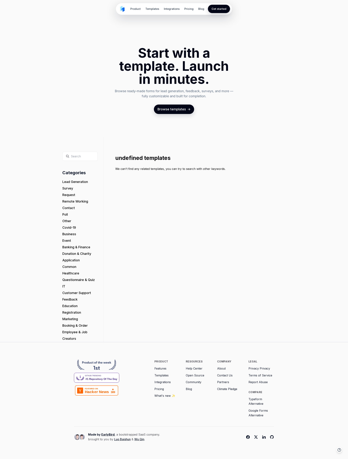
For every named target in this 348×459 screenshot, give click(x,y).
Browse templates (174, 109)
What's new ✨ (164, 395)
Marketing (70, 319)
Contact (68, 208)
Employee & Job (74, 332)
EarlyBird (108, 434)
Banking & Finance (76, 247)
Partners (223, 382)
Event (66, 240)
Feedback (70, 299)
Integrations (172, 9)
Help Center (194, 368)
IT (63, 286)
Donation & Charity (76, 254)
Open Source (195, 375)
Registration (71, 312)
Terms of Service (260, 375)
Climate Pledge (227, 389)
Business (69, 234)
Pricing (189, 9)
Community (193, 382)
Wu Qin (139, 439)
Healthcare (70, 273)
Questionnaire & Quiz (78, 280)
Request (68, 195)
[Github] (272, 437)
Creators (69, 338)
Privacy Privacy (259, 368)
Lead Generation (75, 182)
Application (71, 260)
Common (69, 267)
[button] (339, 450)
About (221, 368)
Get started (219, 9)
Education (70, 306)
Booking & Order (75, 325)
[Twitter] (256, 437)
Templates (152, 9)
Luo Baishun (122, 439)
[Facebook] (248, 437)
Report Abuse (258, 382)
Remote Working (75, 201)
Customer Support (76, 293)
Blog (201, 9)
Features (160, 368)
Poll (65, 214)
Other (66, 221)
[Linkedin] (264, 437)
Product (135, 9)
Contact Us (225, 375)
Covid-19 (69, 227)
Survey (67, 188)
